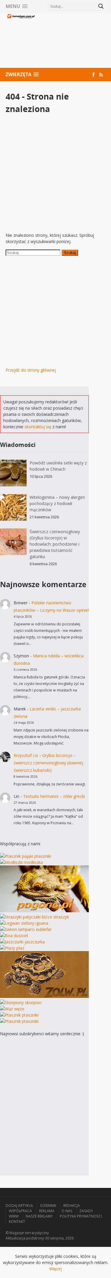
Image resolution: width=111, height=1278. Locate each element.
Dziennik (48, 1205)
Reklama (46, 1210)
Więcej (55, 1268)
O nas (67, 1210)
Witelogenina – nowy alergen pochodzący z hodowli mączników (57, 503)
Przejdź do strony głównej (31, 370)
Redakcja (71, 1205)
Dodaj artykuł (19, 1205)
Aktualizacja (15, 1238)
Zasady (86, 1210)
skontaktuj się (38, 426)
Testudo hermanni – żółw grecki (54, 796)
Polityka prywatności (81, 1216)
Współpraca (20, 1210)
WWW (14, 1216)
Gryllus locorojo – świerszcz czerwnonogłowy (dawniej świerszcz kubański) (48, 763)
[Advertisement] (71, 41)
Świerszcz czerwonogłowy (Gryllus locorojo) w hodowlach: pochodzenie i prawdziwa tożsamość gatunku (55, 544)
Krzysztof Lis (26, 755)
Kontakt (17, 1221)
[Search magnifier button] (101, 6)
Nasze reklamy (39, 1216)
